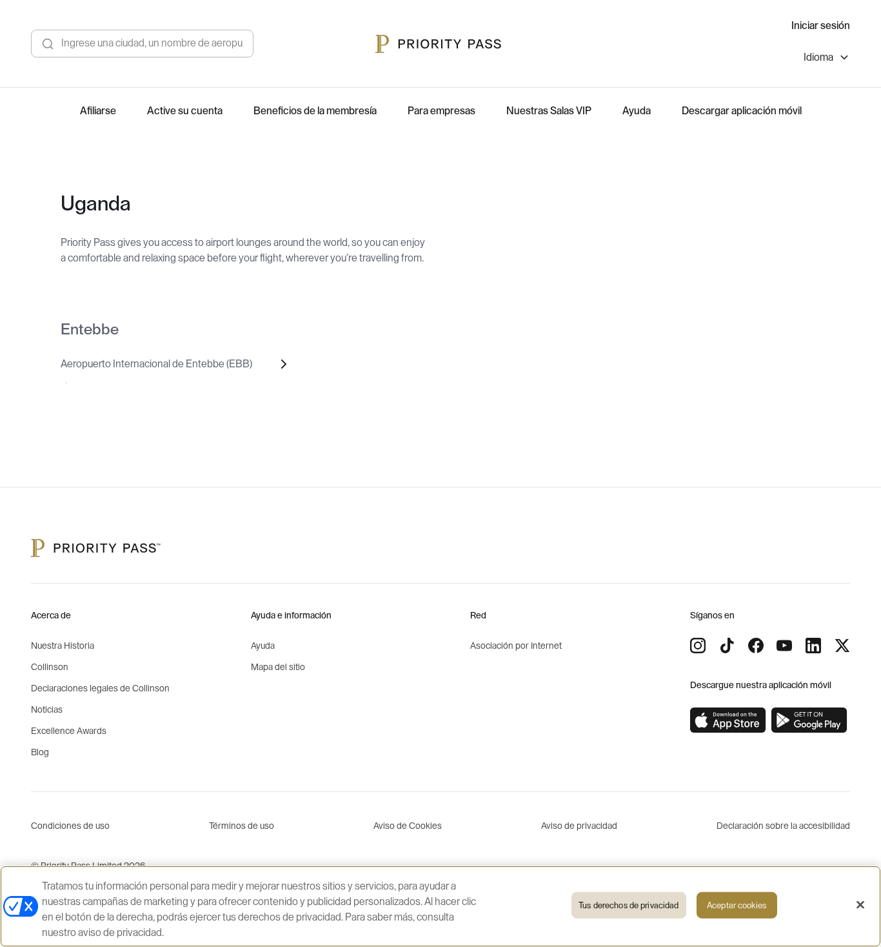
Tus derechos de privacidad (628, 905)
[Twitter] (842, 645)
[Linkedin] (813, 645)
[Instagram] (698, 645)
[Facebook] (756, 645)
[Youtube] (784, 645)
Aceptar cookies (736, 905)
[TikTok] (727, 645)
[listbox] (827, 59)
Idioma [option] (818, 57)
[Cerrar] (860, 905)
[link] (728, 720)
